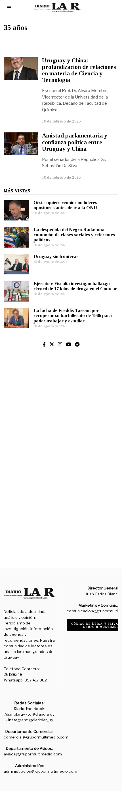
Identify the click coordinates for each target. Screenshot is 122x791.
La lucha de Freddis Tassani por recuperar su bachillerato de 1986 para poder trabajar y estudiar (72, 315)
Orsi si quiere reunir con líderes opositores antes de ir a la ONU (65, 205)
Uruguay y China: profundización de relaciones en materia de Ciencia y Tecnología (79, 70)
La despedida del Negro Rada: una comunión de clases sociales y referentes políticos (74, 234)
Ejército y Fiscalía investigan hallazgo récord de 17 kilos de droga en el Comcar (75, 286)
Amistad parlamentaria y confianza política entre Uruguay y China (74, 142)
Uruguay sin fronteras (55, 256)
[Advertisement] (61, 484)
